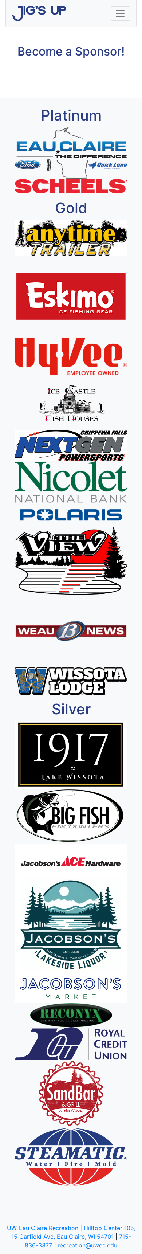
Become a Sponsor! (71, 51)
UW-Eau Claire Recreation (42, 1227)
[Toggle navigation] (120, 13)
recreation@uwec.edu (87, 1245)
